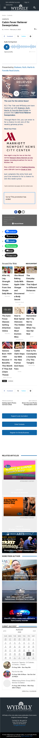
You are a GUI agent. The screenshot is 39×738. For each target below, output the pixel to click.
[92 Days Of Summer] (19, 470)
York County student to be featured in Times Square (19, 577)
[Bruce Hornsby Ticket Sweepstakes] (19, 542)
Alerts (19, 615)
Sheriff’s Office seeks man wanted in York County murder (19, 619)
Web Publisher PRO (26, 736)
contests (10, 381)
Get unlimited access (13, 2)
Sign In (26, 2)
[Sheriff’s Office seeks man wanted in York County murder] (19, 612)
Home (4, 15)
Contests (9, 15)
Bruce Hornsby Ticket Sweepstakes (19, 550)
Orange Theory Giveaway (19, 529)
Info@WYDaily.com (19, 725)
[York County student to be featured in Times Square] (19, 570)
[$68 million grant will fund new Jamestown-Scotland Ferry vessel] (19, 591)
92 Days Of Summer (19, 493)
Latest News (19, 573)
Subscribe (9, 5)
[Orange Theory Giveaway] (19, 506)
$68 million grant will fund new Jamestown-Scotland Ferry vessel (19, 598)
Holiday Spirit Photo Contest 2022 (9, 403)
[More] (30, 36)
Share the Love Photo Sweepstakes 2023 (29, 403)
